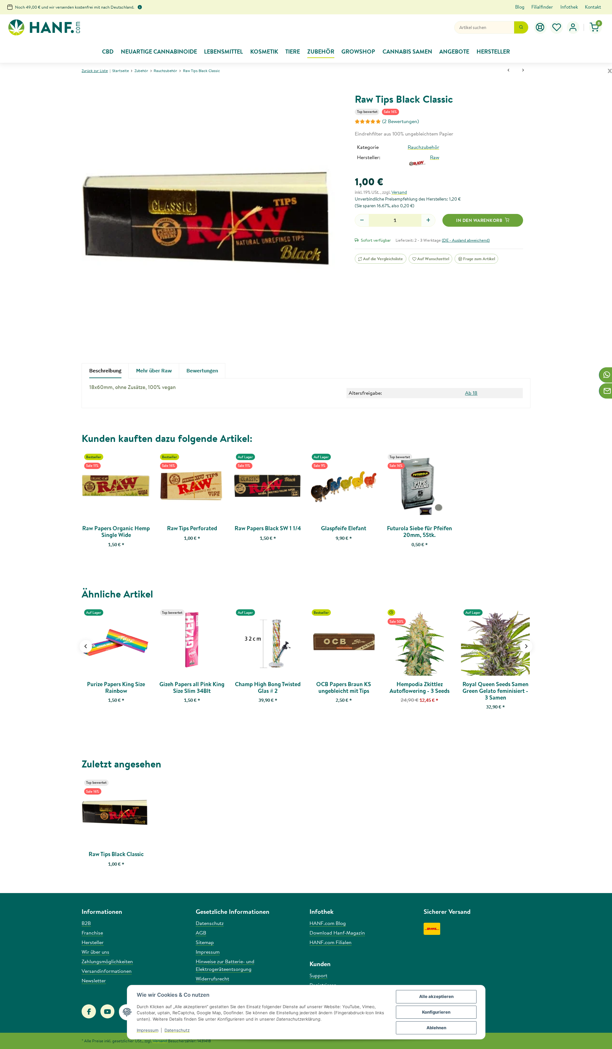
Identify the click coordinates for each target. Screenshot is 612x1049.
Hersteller (93, 942)
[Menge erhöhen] (428, 220)
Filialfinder (542, 7)
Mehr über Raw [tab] (154, 370)
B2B (86, 923)
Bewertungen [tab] (202, 370)
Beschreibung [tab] (105, 370)
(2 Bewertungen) (400, 121)
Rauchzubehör (423, 146)
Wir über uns (95, 951)
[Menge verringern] (362, 220)
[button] (557, 27)
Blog (519, 7)
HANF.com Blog (328, 923)
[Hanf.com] (44, 27)
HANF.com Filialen (331, 942)
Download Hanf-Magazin (337, 932)
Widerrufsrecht (212, 978)
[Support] (540, 27)
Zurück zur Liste (95, 70)
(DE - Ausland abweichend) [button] (466, 240)
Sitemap (205, 942)
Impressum (147, 1030)
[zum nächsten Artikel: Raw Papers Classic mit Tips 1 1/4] (523, 70)
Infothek (569, 7)
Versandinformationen (107, 970)
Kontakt (593, 7)
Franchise (92, 932)
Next (526, 646)
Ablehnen (436, 1027)
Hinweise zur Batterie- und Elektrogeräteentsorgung (225, 965)
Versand (399, 192)
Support (318, 975)
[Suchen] (521, 27)
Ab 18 (471, 392)
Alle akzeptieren (436, 996)
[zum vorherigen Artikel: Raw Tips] (508, 70)
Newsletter (94, 980)
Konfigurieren (436, 1012)
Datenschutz (177, 1030)
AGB (201, 932)
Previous (86, 646)
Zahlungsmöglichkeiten (107, 961)
